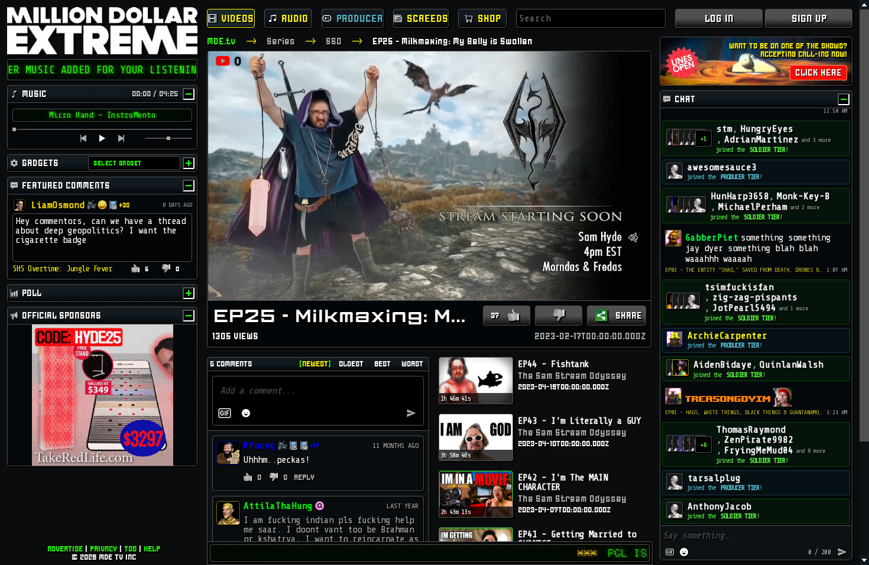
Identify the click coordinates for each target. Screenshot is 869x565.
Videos (237, 18)
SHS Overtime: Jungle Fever (62, 268)
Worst (412, 363)
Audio (294, 18)
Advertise (65, 548)
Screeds (427, 18)
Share (628, 315)
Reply (304, 477)
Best (382, 363)
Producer (359, 18)
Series (281, 41)
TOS (130, 548)
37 (495, 315)
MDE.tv (221, 41)
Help (152, 548)
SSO (334, 41)
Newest (315, 363)
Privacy (103, 548)
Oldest (351, 363)
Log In (719, 18)
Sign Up (809, 18)
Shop (489, 18)
